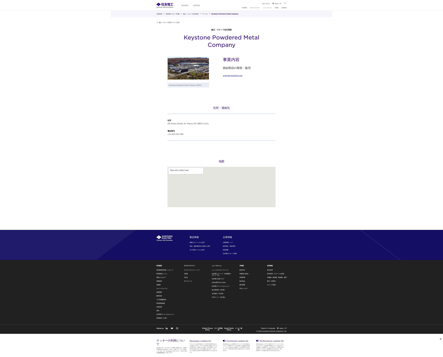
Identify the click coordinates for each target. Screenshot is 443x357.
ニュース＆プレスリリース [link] (220, 270)
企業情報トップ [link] (228, 242)
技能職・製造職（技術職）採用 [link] (277, 277)
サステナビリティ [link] (255, 7)
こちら (169, 351)
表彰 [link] (157, 310)
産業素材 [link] (159, 292)
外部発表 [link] (159, 307)
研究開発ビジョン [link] (162, 273)
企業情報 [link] (196, 5)
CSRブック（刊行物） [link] (219, 297)
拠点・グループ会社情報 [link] (190, 14)
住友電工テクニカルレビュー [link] (165, 314)
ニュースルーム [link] (267, 7)
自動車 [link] (158, 284)
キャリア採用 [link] (271, 284)
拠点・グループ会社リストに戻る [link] (169, 22)
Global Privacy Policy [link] (207, 329)
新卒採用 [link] (270, 270)
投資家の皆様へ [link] (244, 273)
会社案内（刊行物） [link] (218, 293)
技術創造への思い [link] (162, 318)
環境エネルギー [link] (161, 277)
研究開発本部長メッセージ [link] (164, 270)
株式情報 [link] (242, 284)
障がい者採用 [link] (271, 281)
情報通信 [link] (159, 281)
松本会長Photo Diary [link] (219, 282)
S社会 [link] (186, 277)
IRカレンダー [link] (243, 288)
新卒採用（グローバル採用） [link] (276, 273)
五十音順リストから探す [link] (197, 250)
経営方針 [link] (242, 270)
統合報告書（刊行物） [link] (219, 290)
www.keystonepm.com (232, 76)
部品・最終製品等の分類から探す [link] (200, 246)
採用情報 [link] (284, 7)
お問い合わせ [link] (266, 3)
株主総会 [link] (242, 281)
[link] (164, 5)
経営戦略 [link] (225, 250)
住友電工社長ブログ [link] (218, 278)
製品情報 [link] (184, 5)
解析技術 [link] (159, 296)
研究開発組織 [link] (160, 303)
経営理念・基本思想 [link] (229, 246)
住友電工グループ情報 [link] (173, 14)
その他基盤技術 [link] (161, 299)
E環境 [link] (186, 273)
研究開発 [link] (244, 7)
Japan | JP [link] (277, 3)
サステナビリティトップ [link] (191, 270)
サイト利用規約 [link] (218, 329)
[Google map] (221, 187)
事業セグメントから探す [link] (197, 242)
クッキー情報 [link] (238, 329)
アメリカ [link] (205, 14)
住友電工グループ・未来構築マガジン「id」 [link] (221, 274)
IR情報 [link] (277, 7)
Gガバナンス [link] (188, 281)
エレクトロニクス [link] (162, 288)
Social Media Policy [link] (229, 329)
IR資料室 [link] (242, 277)
